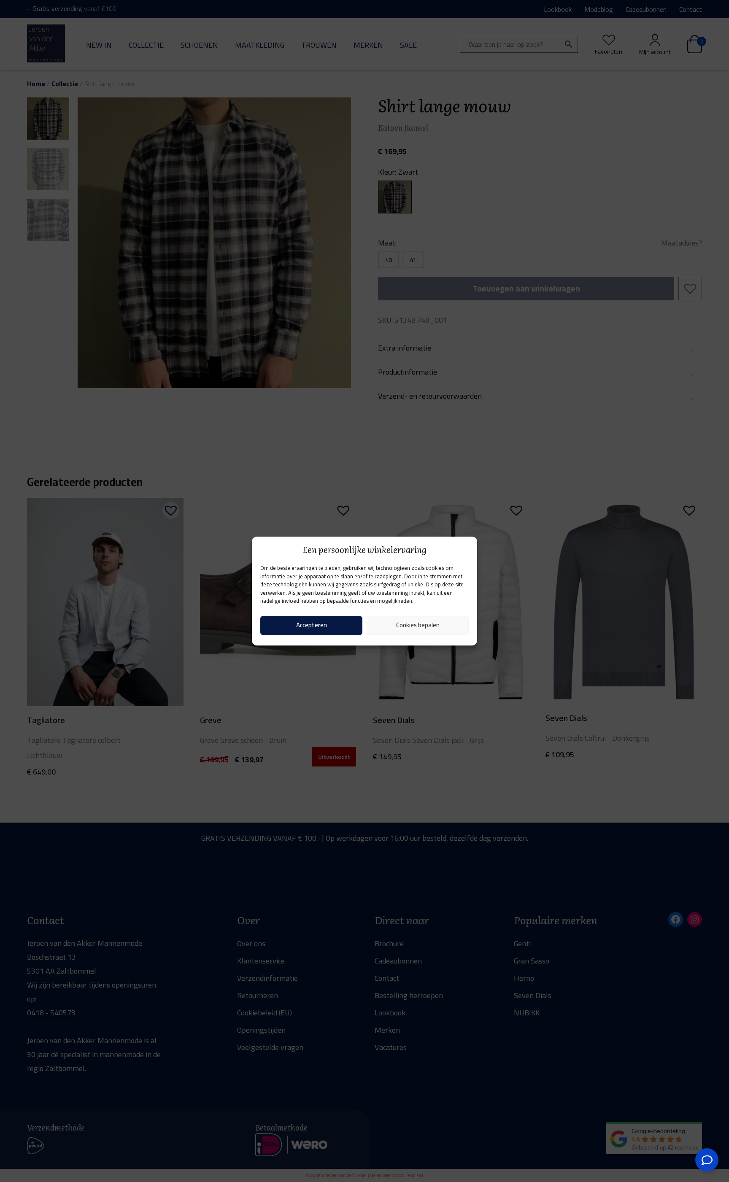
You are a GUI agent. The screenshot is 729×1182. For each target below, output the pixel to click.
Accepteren (311, 625)
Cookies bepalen (418, 625)
